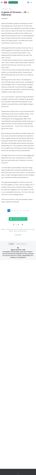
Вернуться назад (7, 9)
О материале (18, 234)
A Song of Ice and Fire (11, 229)
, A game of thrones (24, 229)
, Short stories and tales (20, 231)
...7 (24, 210)
